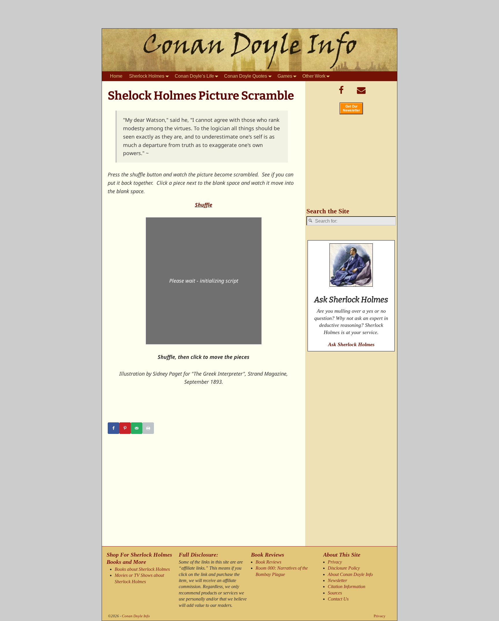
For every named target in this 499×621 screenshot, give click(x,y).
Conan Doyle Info (136, 616)
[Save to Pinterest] (125, 428)
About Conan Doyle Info (350, 574)
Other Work (313, 76)
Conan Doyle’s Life (194, 76)
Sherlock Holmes (146, 76)
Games (285, 76)
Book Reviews (268, 562)
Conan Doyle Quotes (245, 76)
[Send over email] (136, 428)
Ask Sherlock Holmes (351, 344)
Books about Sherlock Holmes (142, 569)
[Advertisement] (249, 16)
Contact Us (338, 598)
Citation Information (346, 586)
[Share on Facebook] (113, 428)
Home (116, 76)
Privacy (335, 562)
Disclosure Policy (344, 568)
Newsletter (337, 580)
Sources (335, 592)
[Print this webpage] (148, 428)
